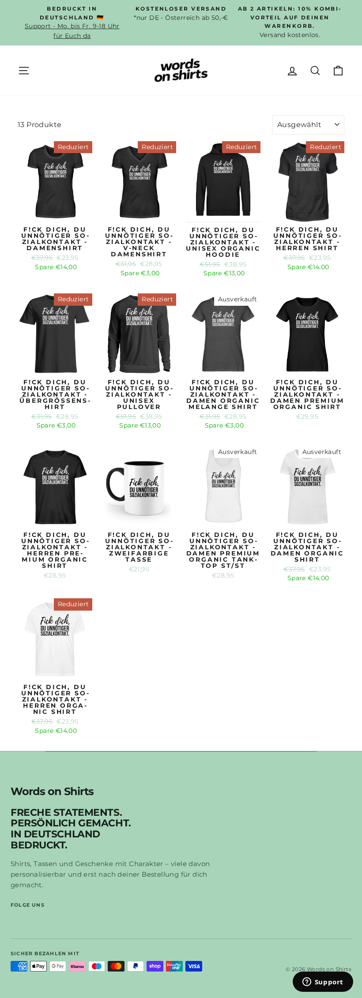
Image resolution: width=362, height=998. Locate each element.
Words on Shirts (52, 792)
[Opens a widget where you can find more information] (322, 983)
